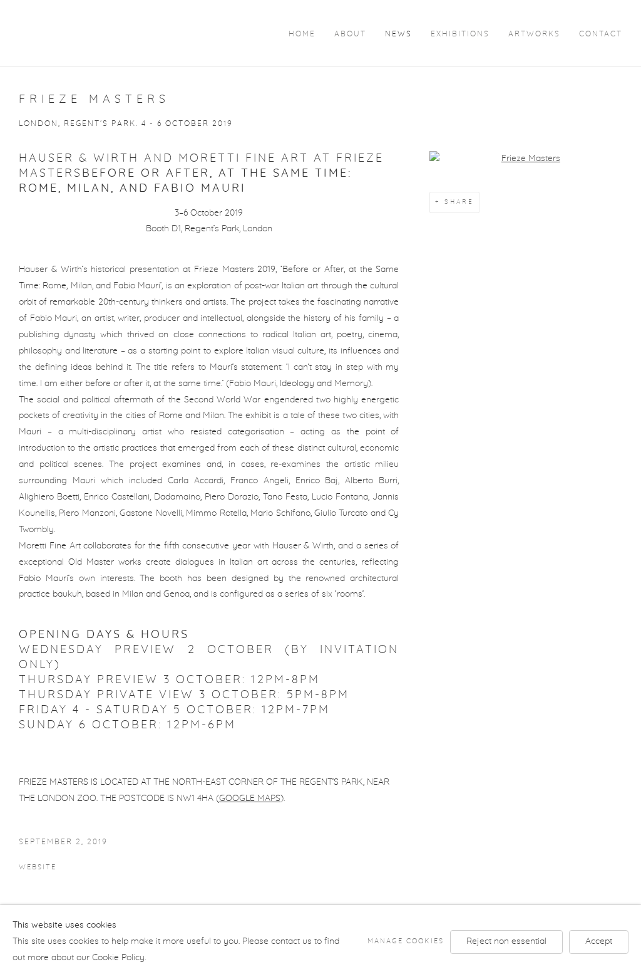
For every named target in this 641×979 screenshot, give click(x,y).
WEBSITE (37, 867)
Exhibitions (460, 34)
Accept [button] (598, 941)
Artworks (534, 34)
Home (302, 34)
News (398, 34)
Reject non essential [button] (506, 941)
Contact (600, 34)
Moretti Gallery (94, 32)
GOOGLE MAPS (249, 798)
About (350, 34)
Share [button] (459, 202)
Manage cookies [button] (405, 941)
